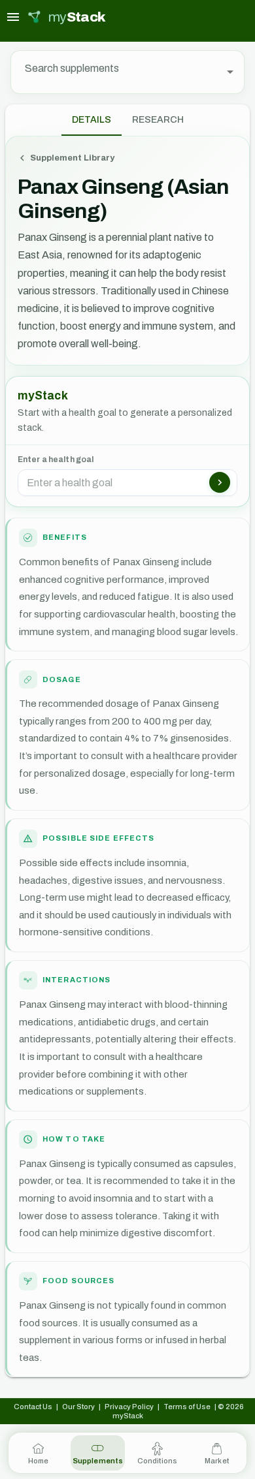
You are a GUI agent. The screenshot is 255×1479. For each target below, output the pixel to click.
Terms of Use (187, 1406)
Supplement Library (72, 158)
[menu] (13, 17)
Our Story (78, 1406)
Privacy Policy (129, 1406)
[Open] (230, 72)
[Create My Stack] (219, 482)
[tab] (158, 120)
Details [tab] (91, 120)
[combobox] (118, 72)
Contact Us (33, 1406)
